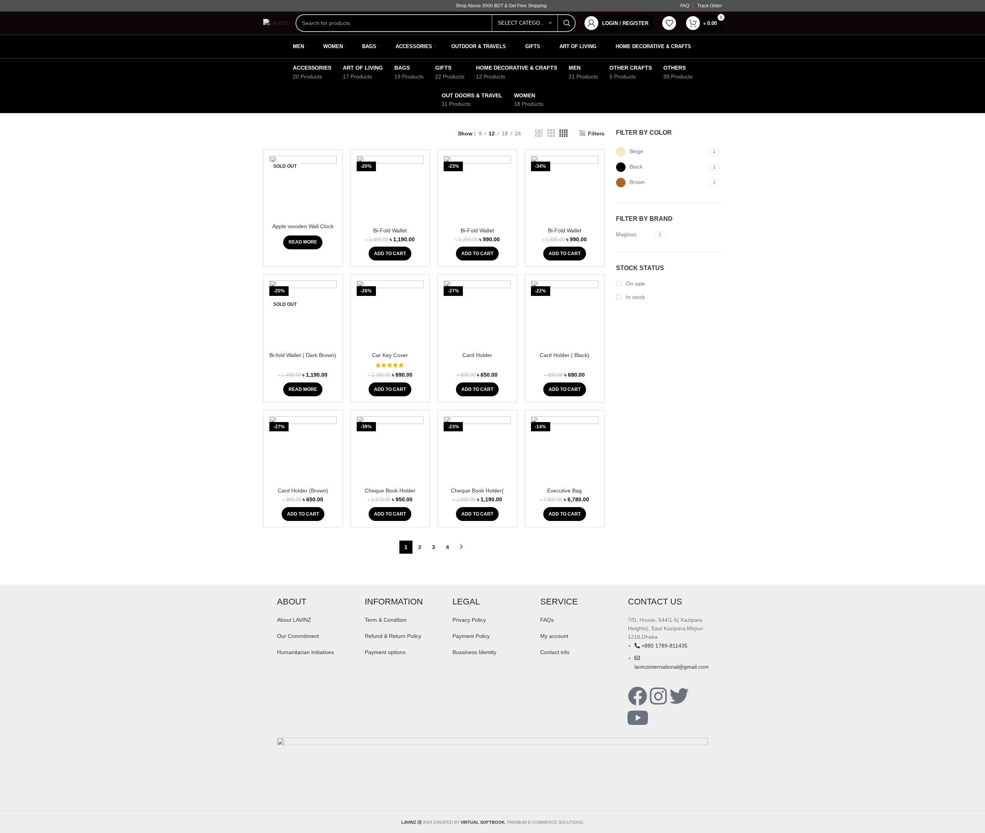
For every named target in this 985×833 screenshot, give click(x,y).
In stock (634, 297)
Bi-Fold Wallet (390, 230)
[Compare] (331, 168)
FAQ (684, 5)
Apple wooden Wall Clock (303, 226)
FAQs (547, 620)
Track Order (709, 5)
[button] (390, 253)
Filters (596, 133)
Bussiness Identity (474, 652)
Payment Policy (471, 636)
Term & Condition (386, 620)
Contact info (554, 652)
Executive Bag (564, 490)
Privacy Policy (469, 620)
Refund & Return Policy (393, 636)
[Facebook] (637, 696)
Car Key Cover (390, 355)
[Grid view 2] (539, 133)
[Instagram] (658, 696)
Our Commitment (298, 636)
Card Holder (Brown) (303, 490)
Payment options (385, 652)
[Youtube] (637, 717)
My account (554, 636)
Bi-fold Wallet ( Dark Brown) (302, 355)
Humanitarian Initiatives (305, 652)
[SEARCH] (567, 23)
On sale (634, 283)
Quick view (331, 185)
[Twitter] (679, 696)
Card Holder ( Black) (564, 355)
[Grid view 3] (551, 133)
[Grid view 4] (563, 133)
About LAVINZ (294, 620)
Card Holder (477, 355)
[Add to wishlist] (331, 203)
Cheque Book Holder (390, 490)
